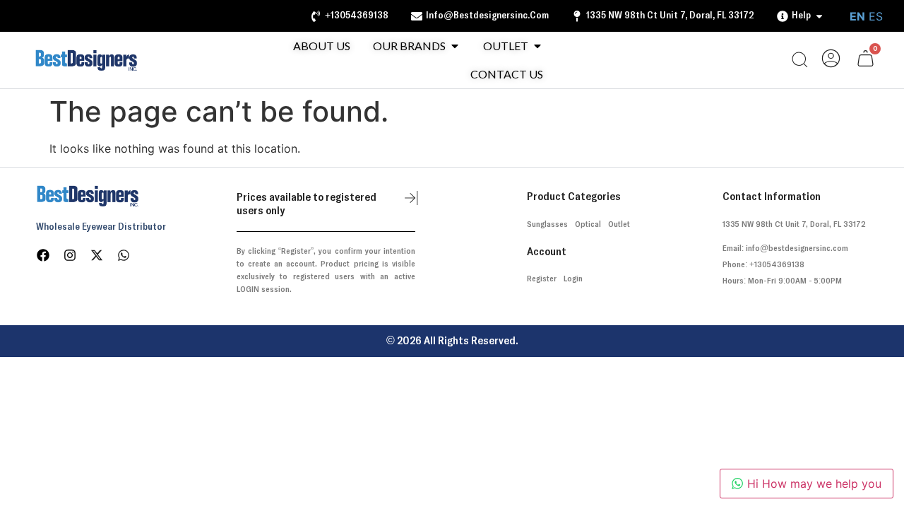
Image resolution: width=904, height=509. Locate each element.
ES (876, 16)
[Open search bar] (799, 60)
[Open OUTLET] (537, 45)
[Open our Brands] (454, 45)
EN (857, 16)
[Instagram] (70, 255)
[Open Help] (819, 15)
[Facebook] (43, 255)
